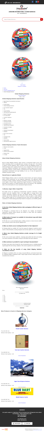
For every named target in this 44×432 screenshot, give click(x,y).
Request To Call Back (22, 86)
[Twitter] (34, 2)
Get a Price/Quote (22, 95)
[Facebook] (33, 2)
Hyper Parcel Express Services (22, 381)
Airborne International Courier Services (22, 12)
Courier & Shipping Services (9, 90)
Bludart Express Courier (22, 397)
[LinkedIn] (36, 2)
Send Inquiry (22, 84)
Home (5, 88)
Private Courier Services (22, 328)
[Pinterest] (38, 2)
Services (5, 89)
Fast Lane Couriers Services (22, 350)
